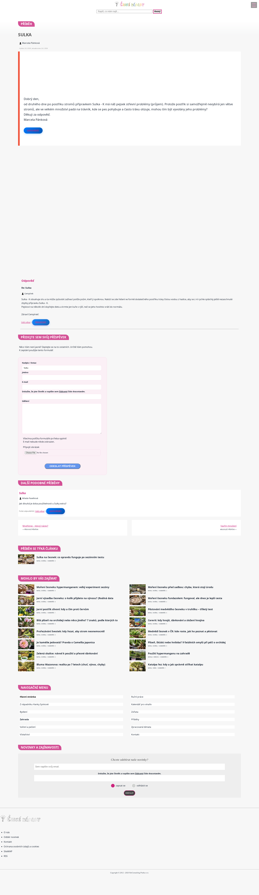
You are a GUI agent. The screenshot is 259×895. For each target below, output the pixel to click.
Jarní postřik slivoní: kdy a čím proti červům (63, 609)
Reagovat (40, 322)
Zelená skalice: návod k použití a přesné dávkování (67, 653)
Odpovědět (33, 130)
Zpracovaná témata (141, 726)
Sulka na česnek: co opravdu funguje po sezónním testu (70, 557)
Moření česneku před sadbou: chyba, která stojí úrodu (180, 587)
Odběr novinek (11, 837)
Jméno (25, 372)
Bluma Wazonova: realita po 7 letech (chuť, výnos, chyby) (71, 664)
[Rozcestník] (254, 5)
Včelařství (25, 734)
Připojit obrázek (31, 447)
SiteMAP (8, 851)
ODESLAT (129, 793)
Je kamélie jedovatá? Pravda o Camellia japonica (66, 642)
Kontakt (135, 734)
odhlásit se (142, 785)
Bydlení (23, 711)
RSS (6, 856)
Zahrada (24, 719)
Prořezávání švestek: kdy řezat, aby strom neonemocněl (71, 631)
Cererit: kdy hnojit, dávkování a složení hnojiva (176, 620)
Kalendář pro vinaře (141, 704)
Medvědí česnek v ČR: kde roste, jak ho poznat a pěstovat (182, 631)
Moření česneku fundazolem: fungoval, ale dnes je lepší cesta (185, 598)
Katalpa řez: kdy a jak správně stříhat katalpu (175, 664)
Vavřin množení (228, 525)
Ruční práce (137, 696)
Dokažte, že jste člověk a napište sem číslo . (53, 391)
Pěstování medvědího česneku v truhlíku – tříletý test (180, 609)
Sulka (22, 493)
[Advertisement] (101, 70)
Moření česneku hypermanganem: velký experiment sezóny (73, 587)
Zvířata (134, 711)
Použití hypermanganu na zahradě (169, 653)
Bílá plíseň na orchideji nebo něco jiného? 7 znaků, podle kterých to (77, 620)
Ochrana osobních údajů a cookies (21, 846)
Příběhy (135, 719)
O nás (7, 832)
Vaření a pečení (27, 726)
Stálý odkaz (25, 322)
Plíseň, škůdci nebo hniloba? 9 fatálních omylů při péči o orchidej (187, 642)
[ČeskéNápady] (129, 6)
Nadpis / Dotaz (29, 362)
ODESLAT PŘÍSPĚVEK (63, 466)
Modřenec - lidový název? (35, 525)
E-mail (25, 382)
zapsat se (120, 785)
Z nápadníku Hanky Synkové (34, 704)
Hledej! (157, 12)
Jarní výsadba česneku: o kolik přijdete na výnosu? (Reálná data (75, 598)
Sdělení (25, 401)
